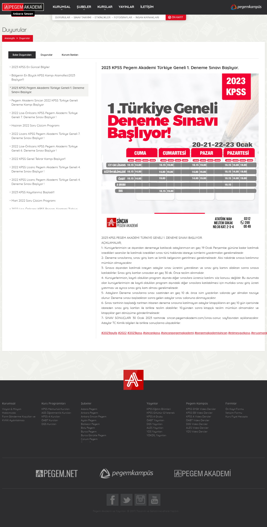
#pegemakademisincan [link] (211, 333)
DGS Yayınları (154, 424)
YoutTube (154, 500)
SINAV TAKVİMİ (82, 17)
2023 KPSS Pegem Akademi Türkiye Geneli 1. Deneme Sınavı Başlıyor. (47, 90)
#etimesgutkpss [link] (239, 333)
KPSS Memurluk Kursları (56, 409)
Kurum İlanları (70, 55)
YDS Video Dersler (197, 431)
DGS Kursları (49, 424)
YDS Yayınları (154, 431)
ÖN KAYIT (177, 17)
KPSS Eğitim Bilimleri (159, 409)
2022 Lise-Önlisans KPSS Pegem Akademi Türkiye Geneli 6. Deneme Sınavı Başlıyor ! (44, 148)
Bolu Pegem (88, 428)
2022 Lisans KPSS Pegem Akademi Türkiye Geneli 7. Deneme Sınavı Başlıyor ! (45, 136)
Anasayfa (10, 38)
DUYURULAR (62, 17)
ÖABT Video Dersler (197, 420)
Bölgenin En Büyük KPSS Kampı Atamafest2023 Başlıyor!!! (43, 77)
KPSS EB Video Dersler (199, 413)
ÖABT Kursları (50, 420)
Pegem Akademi (203, 473)
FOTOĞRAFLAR (123, 17)
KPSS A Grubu (155, 416)
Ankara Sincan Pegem (93, 416)
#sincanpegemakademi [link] (177, 333)
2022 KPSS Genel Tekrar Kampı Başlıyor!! (38, 159)
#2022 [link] (122, 333)
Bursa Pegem (89, 431)
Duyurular (24, 38)
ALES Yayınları (155, 428)
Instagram (140, 500)
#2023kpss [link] (134, 333)
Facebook (112, 500)
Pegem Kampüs (126, 473)
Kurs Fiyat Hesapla (236, 416)
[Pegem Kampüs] (246, 7)
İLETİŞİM (147, 7)
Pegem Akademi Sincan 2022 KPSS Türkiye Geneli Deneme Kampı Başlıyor (44, 102)
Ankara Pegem (89, 413)
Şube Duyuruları (22, 55)
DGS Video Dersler (197, 424)
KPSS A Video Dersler (198, 416)
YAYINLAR (126, 7)
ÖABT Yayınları (155, 420)
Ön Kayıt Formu (234, 409)
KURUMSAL (62, 7)
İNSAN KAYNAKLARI (147, 17)
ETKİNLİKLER (102, 17)
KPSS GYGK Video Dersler (201, 409)
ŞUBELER (84, 7)
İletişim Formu (233, 413)
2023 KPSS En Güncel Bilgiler (30, 67)
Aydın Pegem (88, 420)
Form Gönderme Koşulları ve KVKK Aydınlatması (18, 418)
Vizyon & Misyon (11, 409)
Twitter (126, 500)
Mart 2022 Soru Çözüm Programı (33, 200)
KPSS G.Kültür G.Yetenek (161, 413)
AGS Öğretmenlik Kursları (56, 413)
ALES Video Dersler (197, 428)
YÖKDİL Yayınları (156, 435)
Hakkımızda (9, 413)
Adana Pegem (89, 409)
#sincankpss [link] (151, 333)
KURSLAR (104, 7)
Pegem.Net (56, 473)
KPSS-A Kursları (51, 416)
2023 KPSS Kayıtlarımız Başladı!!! (32, 192)
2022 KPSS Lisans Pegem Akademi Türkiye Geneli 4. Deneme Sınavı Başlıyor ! (46, 169)
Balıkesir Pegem (90, 424)
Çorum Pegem (89, 439)
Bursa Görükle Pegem (93, 435)
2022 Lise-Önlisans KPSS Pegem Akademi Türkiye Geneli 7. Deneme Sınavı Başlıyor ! (44, 115)
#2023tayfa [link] (109, 333)
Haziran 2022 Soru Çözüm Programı (35, 125)
